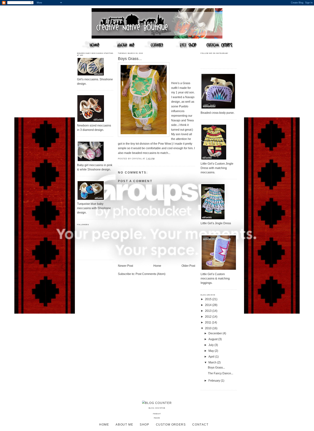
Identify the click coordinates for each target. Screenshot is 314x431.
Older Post (188, 265)
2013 (208, 310)
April (211, 356)
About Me (124, 424)
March (212, 362)
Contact (200, 424)
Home (157, 265)
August (213, 339)
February (214, 380)
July (211, 345)
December (215, 333)
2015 (208, 299)
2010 (208, 328)
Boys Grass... (216, 367)
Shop (144, 424)
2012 (208, 316)
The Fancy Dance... (220, 373)
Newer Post (125, 265)
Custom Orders (171, 424)
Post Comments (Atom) (150, 273)
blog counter (157, 408)
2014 (208, 305)
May (211, 350)
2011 (208, 322)
